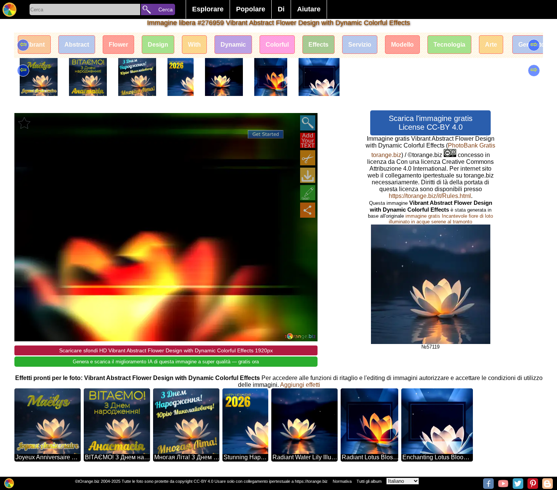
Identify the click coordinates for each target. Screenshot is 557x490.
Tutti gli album (369, 481)
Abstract (76, 44)
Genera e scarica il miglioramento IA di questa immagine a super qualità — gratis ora (166, 361)
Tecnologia (449, 44)
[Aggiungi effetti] (307, 192)
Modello (402, 44)
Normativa (342, 481)
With (194, 44)
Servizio (359, 44)
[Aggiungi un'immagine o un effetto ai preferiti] (24, 122)
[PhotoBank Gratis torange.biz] (9, 9)
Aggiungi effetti (300, 385)
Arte (491, 44)
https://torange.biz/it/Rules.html (430, 196)
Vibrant (34, 44)
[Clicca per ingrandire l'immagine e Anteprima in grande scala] (307, 122)
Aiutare (309, 9)
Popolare (250, 9)
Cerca (165, 9)
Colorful (277, 44)
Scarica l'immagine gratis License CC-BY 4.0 (431, 122)
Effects (318, 44)
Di (281, 9)
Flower (118, 44)
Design (158, 44)
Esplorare (208, 9)
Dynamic (233, 44)
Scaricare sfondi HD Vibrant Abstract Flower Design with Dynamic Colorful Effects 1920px (166, 350)
